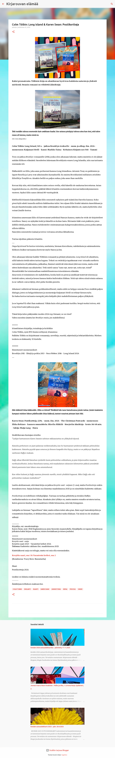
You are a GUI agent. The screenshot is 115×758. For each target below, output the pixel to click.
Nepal (65, 589)
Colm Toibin (17, 589)
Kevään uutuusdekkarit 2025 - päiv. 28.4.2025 (47, 727)
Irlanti (35, 589)
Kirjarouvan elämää (22, 4)
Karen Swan (45, 589)
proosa (72, 589)
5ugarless (64, 755)
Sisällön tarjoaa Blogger (59, 750)
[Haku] (112, 4)
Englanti (27, 589)
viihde (80, 589)
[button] (13, 31)
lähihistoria (56, 589)
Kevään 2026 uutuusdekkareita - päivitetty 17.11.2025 (50, 648)
